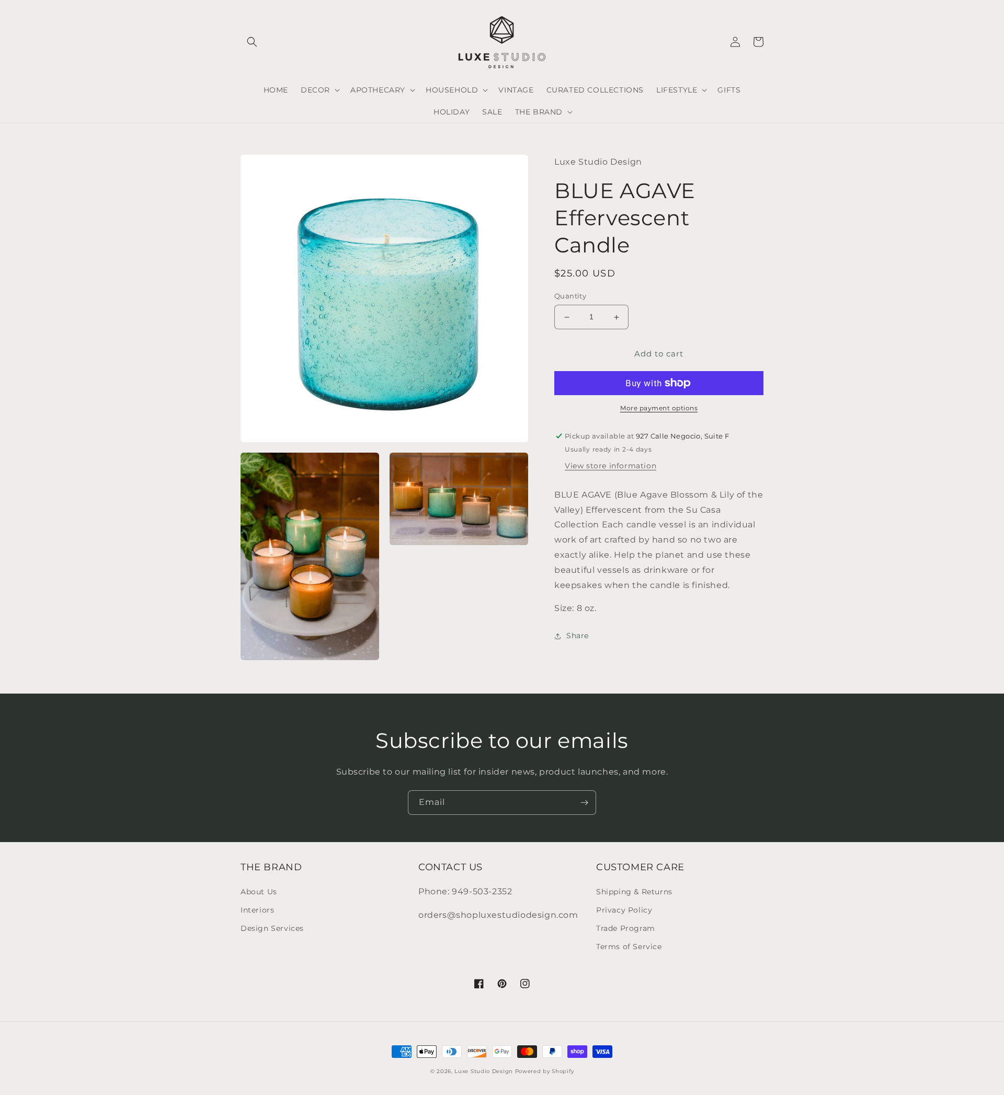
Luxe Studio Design (483, 1071)
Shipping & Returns (634, 891)
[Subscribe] (584, 802)
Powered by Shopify (544, 1071)
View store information (610, 465)
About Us (259, 891)
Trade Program (625, 928)
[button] (252, 41)
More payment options (659, 408)
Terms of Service (629, 946)
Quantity (570, 296)
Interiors (257, 910)
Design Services (272, 928)
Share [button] (577, 635)
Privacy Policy (624, 910)
